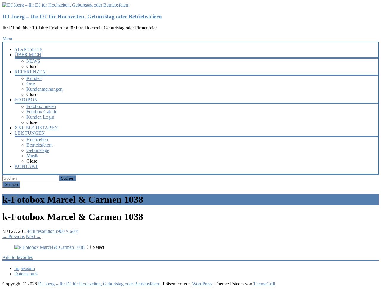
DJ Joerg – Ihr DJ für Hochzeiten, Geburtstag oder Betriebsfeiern (82, 16)
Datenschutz (26, 273)
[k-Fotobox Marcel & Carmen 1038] (49, 247)
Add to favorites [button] (17, 257)
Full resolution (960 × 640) (53, 231)
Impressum (24, 268)
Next (33, 236)
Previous (13, 236)
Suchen (67, 178)
